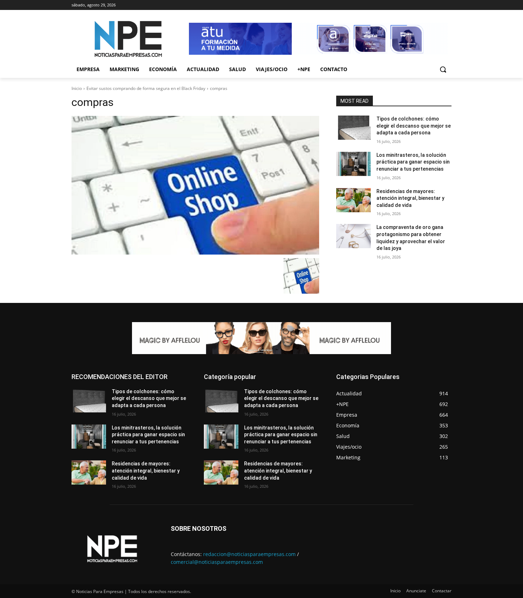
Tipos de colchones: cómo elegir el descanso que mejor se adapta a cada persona (413, 125)
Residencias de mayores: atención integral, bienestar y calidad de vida (410, 198)
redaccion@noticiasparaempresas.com (249, 554)
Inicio (77, 88)
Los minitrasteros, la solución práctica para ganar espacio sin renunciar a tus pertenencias (413, 162)
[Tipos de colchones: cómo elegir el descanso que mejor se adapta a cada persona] (353, 128)
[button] (442, 69)
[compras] (195, 185)
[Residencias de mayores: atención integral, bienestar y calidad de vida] (353, 200)
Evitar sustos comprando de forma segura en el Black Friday (145, 88)
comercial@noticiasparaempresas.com (217, 562)
